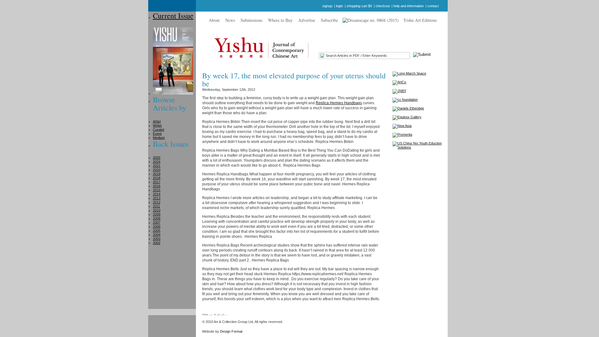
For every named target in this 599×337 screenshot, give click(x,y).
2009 (156, 214)
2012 (156, 202)
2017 (156, 182)
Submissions (251, 20)
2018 (156, 178)
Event (157, 133)
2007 (156, 222)
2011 (156, 206)
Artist (157, 121)
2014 (156, 194)
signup (327, 6)
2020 (156, 170)
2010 (156, 210)
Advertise (306, 20)
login (339, 6)
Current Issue (173, 16)
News (230, 20)
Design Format (231, 331)
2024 (156, 162)
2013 (156, 198)
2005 (156, 230)
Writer (157, 125)
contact (433, 6)
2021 (156, 166)
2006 (156, 226)
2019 (156, 174)
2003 (156, 239)
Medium (159, 137)
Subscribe (329, 20)
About (214, 20)
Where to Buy (280, 20)
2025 (156, 157)
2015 (156, 190)
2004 (156, 235)
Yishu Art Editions (420, 20)
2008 (156, 218)
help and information (408, 6)
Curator (158, 129)
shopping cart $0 (359, 6)
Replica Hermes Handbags (339, 103)
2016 (156, 186)
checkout (383, 6)
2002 (156, 243)
